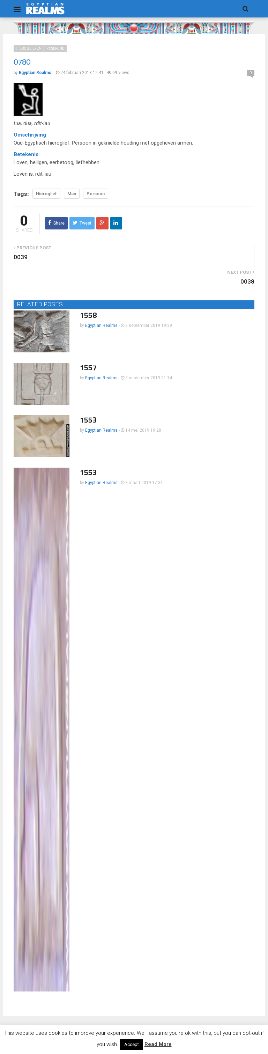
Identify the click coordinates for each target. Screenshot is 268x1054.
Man (71, 193)
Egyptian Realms (101, 325)
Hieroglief (46, 193)
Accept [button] (131, 1044)
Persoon (96, 193)
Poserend (55, 48)
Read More (158, 1044)
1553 (88, 419)
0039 (21, 257)
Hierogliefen (29, 48)
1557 (88, 367)
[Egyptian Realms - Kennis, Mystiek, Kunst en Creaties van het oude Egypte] (45, 8)
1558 (88, 315)
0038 (247, 281)
